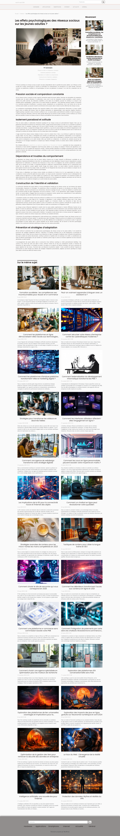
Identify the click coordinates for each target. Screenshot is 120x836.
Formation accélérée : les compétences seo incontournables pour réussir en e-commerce (94, 34)
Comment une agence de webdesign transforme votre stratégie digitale (38, 461)
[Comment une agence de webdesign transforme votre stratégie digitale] (38, 445)
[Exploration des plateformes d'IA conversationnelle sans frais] (81, 655)
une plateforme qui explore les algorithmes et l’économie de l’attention (45, 145)
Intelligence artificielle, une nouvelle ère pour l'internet (38, 797)
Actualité (76, 7)
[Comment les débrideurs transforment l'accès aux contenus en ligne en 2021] (81, 571)
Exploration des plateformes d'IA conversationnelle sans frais (82, 671)
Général (84, 7)
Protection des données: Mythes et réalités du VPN (81, 797)
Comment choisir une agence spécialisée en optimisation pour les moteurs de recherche (38, 671)
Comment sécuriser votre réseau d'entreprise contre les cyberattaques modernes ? (81, 335)
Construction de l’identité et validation (48, 77)
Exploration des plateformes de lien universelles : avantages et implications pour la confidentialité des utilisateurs (38, 714)
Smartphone (57, 7)
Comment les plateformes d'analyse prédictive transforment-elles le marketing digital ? (38, 377)
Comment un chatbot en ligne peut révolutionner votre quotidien (82, 503)
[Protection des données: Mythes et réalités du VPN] (81, 781)
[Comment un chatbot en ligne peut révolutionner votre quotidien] (81, 487)
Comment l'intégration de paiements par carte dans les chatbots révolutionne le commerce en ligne (81, 630)
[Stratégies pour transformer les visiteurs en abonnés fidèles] (38, 403)
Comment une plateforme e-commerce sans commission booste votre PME (38, 629)
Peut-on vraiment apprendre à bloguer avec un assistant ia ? (94, 81)
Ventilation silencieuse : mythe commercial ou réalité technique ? (94, 58)
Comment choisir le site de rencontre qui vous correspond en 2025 (38, 587)
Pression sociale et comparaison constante (48, 70)
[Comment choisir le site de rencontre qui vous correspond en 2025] (38, 571)
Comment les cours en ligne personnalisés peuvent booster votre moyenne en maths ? (82, 461)
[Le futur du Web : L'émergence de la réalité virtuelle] (81, 739)
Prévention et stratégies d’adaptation (48, 79)
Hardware (36, 7)
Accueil (16, 13)
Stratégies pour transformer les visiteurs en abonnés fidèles (38, 419)
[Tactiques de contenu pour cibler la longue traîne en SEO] (81, 529)
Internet (67, 7)
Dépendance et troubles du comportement (48, 75)
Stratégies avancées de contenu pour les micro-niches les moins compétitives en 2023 (38, 545)
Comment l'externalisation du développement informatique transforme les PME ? (82, 377)
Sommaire (48, 67)
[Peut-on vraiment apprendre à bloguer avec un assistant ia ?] (94, 73)
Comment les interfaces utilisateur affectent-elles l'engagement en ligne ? (81, 419)
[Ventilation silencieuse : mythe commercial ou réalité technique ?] (94, 50)
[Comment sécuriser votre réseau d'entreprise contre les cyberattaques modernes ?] (81, 319)
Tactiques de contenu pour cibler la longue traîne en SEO (81, 545)
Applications (46, 7)
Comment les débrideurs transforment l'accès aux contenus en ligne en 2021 (82, 587)
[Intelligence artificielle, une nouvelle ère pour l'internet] (38, 781)
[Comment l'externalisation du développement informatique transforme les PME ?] (81, 361)
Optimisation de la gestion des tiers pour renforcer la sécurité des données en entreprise (38, 755)
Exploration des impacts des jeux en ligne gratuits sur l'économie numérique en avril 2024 (81, 713)
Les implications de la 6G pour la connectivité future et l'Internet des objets (38, 503)
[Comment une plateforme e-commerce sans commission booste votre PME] (38, 613)
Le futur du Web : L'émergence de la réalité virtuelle (82, 755)
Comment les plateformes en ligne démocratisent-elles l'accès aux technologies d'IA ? (38, 336)
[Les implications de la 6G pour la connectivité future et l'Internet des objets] (38, 487)
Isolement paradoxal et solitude (47, 72)
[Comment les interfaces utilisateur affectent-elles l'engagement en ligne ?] (81, 403)
